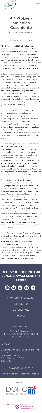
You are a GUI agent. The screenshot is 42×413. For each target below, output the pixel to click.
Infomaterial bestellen (21, 297)
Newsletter (21, 303)
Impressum (21, 315)
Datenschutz (21, 309)
